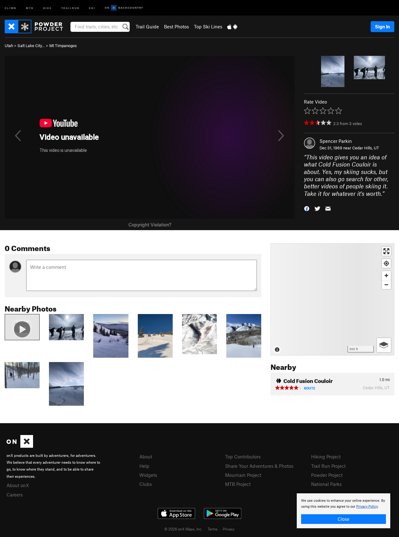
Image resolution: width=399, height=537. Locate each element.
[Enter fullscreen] (386, 251)
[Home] (37, 26)
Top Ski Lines (208, 26)
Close (343, 519)
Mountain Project (243, 475)
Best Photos (176, 26)
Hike (47, 8)
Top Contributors (243, 456)
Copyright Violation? (149, 224)
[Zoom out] (386, 284)
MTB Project (238, 484)
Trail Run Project (328, 466)
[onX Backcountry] (124, 8)
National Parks (326, 484)
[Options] (384, 345)
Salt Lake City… (31, 45)
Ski (92, 8)
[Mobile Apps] (232, 26)
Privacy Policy (367, 507)
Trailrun (70, 8)
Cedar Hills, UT (365, 147)
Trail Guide (147, 26)
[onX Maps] (20, 446)
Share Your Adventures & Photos (259, 466)
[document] (343, 511)
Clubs (145, 484)
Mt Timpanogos (63, 45)
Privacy (229, 529)
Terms (213, 529)
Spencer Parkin (336, 141)
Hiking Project (326, 456)
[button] (307, 208)
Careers (15, 494)
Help (144, 466)
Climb (11, 8)
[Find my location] (386, 263)
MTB (30, 8)
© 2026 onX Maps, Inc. (183, 529)
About (145, 456)
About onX (18, 485)
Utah (9, 45)
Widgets (148, 475)
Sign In (382, 26)
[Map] (332, 299)
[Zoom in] (386, 275)
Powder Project (327, 475)
